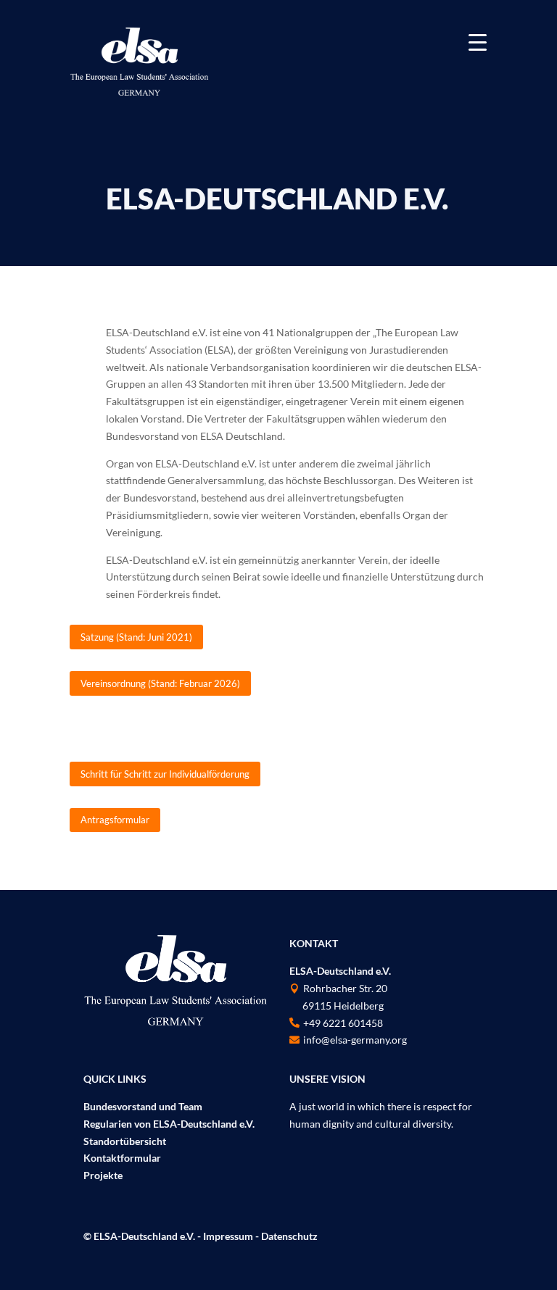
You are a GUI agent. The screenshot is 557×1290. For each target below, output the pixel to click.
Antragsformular (115, 819)
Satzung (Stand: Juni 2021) (136, 637)
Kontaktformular (122, 1158)
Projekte (103, 1175)
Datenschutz (289, 1236)
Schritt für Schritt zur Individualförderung (165, 774)
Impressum (228, 1236)
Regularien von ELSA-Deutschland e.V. (169, 1124)
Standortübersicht (124, 1141)
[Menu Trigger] (477, 41)
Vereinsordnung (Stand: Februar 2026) (160, 683)
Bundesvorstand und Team (142, 1106)
